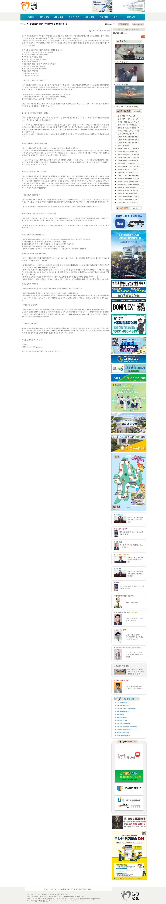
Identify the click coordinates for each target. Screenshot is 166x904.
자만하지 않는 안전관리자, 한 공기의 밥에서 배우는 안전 (134, 654)
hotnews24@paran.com (92, 899)
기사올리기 (138, 30)
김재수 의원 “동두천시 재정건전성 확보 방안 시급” (135, 520)
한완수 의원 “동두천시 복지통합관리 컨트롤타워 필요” (135, 574)
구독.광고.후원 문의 (79, 889)
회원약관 (68, 889)
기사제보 (90, 889)
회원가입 (128, 30)
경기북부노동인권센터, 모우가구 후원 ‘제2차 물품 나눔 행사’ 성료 (135, 671)
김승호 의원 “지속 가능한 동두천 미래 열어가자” (135, 560)
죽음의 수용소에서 (132, 602)
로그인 (120, 30)
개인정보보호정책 (57, 889)
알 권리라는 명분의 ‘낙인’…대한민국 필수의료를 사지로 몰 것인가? (135, 637)
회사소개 (47, 889)
